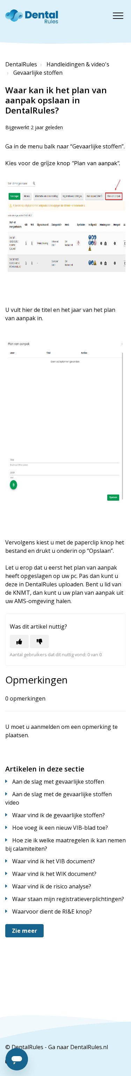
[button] (118, 15)
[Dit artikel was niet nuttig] (39, 641)
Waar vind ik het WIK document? (54, 874)
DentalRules (21, 64)
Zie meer (24, 931)
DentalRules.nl (89, 1047)
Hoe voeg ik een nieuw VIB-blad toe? (60, 828)
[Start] (31, 16)
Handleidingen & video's (77, 64)
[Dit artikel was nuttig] (19, 641)
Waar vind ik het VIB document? (53, 861)
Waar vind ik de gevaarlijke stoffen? (58, 815)
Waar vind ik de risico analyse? (51, 886)
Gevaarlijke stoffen (38, 72)
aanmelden (45, 727)
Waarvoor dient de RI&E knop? (52, 911)
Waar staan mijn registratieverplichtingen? (68, 899)
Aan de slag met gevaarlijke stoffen (58, 781)
